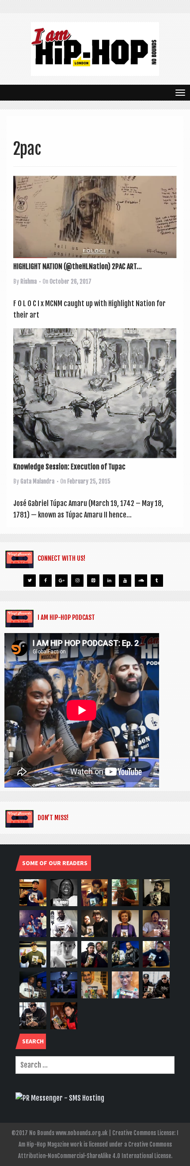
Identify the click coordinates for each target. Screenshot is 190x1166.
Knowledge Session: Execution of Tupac (69, 466)
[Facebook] (45, 580)
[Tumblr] (157, 580)
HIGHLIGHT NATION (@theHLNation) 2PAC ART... (77, 266)
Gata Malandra (37, 481)
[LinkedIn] (109, 580)
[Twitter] (29, 580)
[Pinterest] (93, 580)
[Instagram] (77, 580)
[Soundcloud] (141, 580)
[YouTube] (125, 580)
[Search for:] (95, 1065)
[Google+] (61, 580)
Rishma (28, 281)
